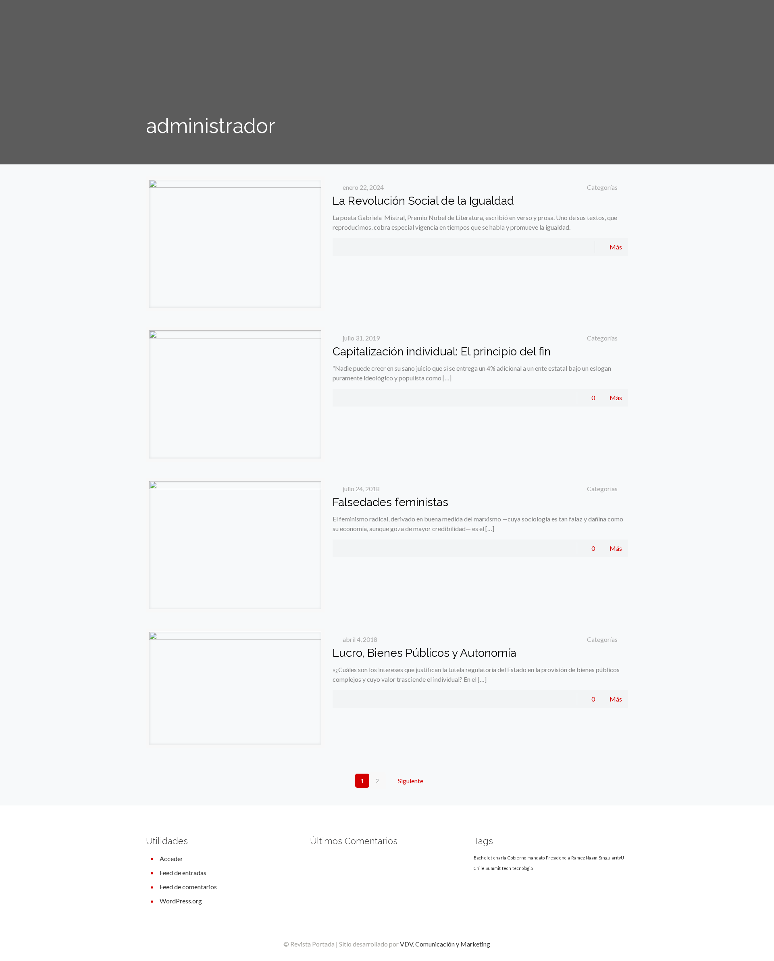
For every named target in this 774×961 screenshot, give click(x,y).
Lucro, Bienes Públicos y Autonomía (424, 653)
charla (499, 857)
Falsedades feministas (390, 502)
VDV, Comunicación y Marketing (445, 944)
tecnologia (522, 868)
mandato (536, 857)
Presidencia (558, 857)
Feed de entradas (183, 872)
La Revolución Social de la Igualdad (423, 201)
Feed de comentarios (188, 886)
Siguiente (410, 781)
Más (616, 247)
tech (506, 868)
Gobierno (517, 857)
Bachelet (483, 857)
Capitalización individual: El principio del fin (442, 351)
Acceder (171, 858)
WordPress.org (181, 901)
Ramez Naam (584, 857)
